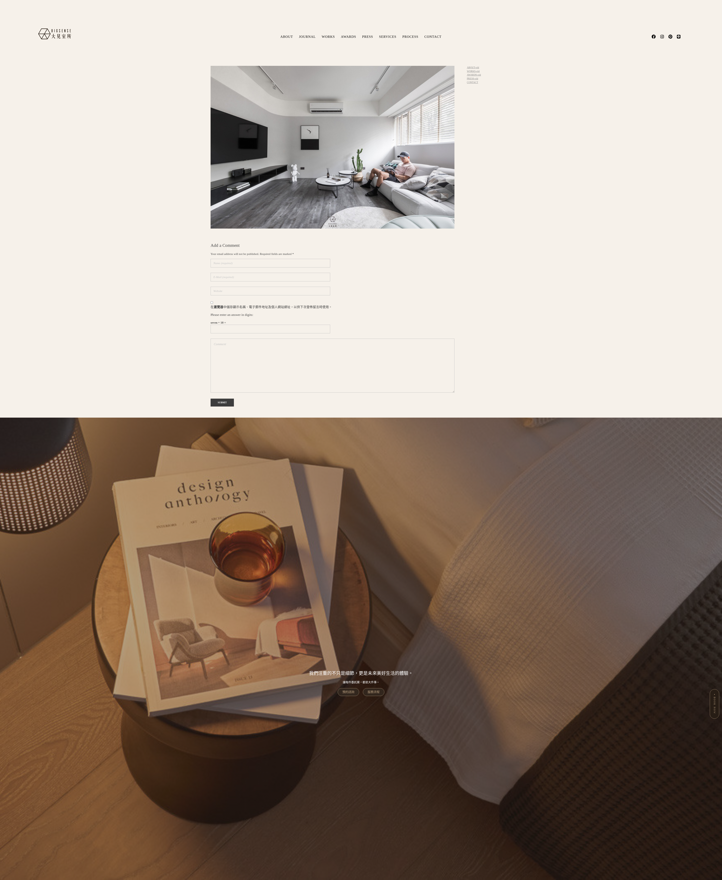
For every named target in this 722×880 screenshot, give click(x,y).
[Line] (678, 37)
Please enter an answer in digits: (232, 315)
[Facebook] (654, 37)
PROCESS (410, 37)
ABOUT (286, 37)
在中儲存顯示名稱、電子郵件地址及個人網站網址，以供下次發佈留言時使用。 (271, 307)
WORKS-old (473, 71)
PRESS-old (472, 78)
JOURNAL (307, 37)
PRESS (367, 37)
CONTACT (432, 37)
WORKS (328, 37)
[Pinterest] (670, 37)
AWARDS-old (474, 74)
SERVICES (387, 37)
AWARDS (348, 37)
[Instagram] (662, 37)
